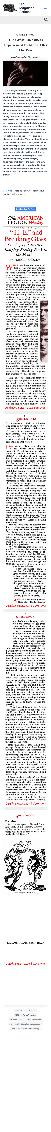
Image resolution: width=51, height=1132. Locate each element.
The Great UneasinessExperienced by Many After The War (26, 45)
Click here (7, 191)
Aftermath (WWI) (25, 34)
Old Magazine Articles (26, 8)
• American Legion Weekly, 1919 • (25, 57)
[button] (46, 20)
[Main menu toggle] (45, 8)
